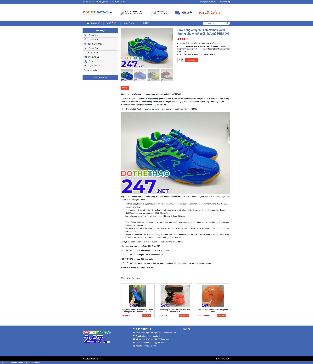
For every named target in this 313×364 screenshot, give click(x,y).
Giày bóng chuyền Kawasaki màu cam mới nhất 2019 (175, 311)
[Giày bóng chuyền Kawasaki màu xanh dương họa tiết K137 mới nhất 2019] (137, 296)
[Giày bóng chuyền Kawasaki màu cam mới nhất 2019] (175, 296)
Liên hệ (145, 23)
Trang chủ (95, 23)
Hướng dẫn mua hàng (208, 2)
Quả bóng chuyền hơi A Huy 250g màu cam (213, 311)
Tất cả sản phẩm (90, 70)
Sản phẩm (129, 23)
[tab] (125, 88)
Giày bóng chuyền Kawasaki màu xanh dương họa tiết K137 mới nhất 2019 (137, 311)
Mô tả (124, 88)
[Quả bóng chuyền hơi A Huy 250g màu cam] (213, 296)
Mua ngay (191, 60)
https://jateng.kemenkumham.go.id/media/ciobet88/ (20, 363)
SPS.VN (227, 359)
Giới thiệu (112, 23)
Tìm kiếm (227, 23)
